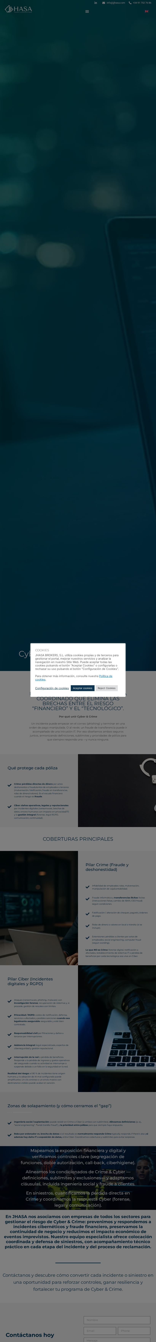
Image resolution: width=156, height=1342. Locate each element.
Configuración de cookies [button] (52, 688)
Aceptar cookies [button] (82, 688)
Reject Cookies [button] (106, 688)
